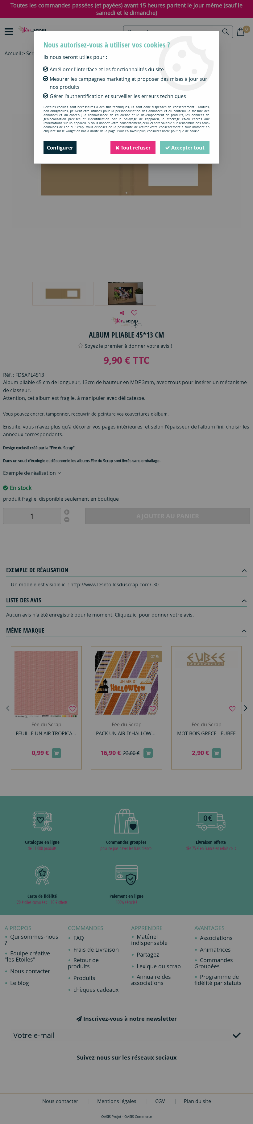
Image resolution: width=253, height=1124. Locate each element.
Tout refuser (135, 147)
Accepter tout (187, 147)
